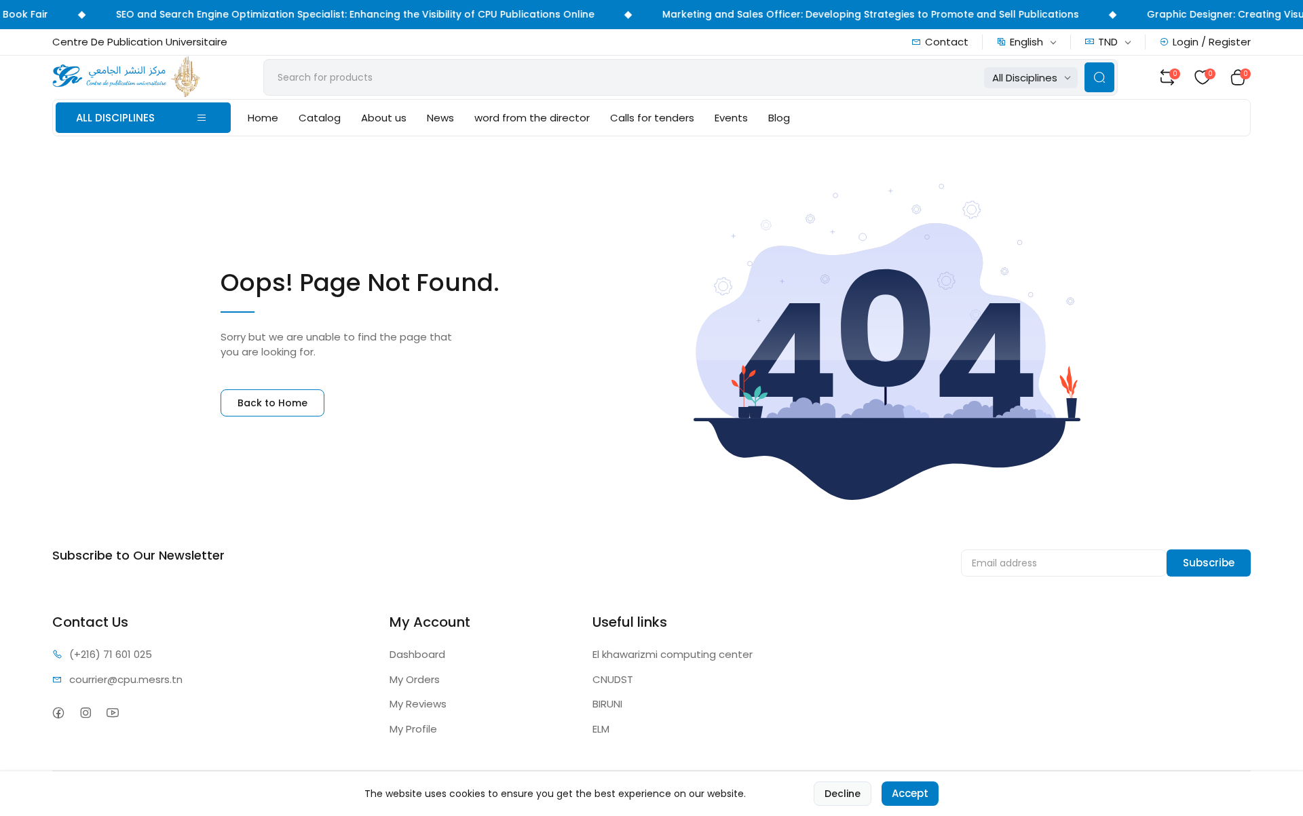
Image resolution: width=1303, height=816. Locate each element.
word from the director (532, 118)
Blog (779, 118)
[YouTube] (113, 712)
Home (263, 118)
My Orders (415, 679)
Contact (946, 42)
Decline (843, 793)
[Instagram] (86, 712)
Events (731, 118)
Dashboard (417, 654)
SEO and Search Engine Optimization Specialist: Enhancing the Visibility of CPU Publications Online (343, 14)
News (440, 118)
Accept (910, 793)
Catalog (320, 118)
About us (384, 118)
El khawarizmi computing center (672, 654)
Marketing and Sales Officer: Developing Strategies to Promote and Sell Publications (859, 14)
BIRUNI (607, 704)
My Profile (413, 729)
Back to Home (272, 403)
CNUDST (612, 679)
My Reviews (418, 704)
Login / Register (1212, 42)
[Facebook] (59, 712)
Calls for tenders (652, 118)
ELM (600, 729)
